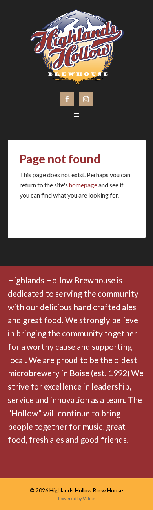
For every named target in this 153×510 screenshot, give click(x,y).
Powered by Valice (76, 498)
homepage (83, 184)
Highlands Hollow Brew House (48, 40)
